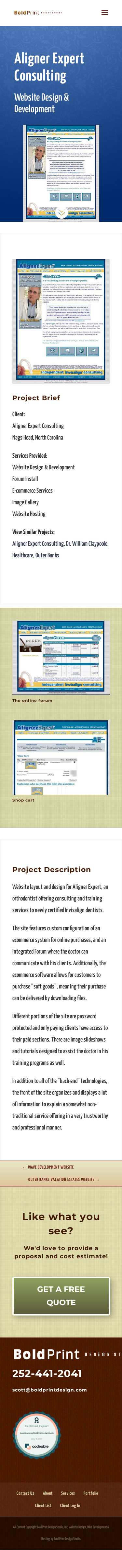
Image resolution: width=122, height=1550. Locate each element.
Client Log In (70, 1506)
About (48, 1493)
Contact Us (25, 1493)
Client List (43, 1506)
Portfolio (91, 1493)
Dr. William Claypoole (86, 544)
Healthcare (22, 555)
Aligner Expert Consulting (38, 544)
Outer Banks (47, 555)
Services (68, 1493)
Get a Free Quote (61, 1295)
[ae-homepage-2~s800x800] (61, 383)
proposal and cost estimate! (60, 1256)
